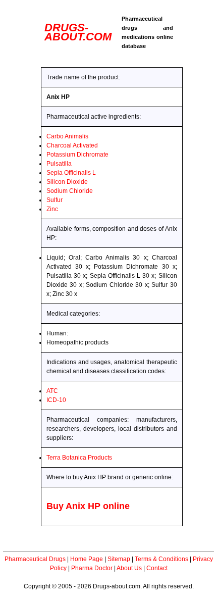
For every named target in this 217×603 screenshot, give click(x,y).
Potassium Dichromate (77, 154)
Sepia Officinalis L (71, 172)
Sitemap (118, 559)
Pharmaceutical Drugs (35, 559)
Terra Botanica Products (79, 457)
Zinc (52, 209)
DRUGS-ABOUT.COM (78, 32)
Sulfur (54, 200)
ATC (52, 390)
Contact (157, 568)
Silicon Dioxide (67, 181)
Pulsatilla (59, 163)
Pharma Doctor (92, 568)
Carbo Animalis (67, 136)
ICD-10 (56, 400)
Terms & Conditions (161, 559)
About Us (129, 568)
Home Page (86, 559)
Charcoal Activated (72, 145)
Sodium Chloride (69, 190)
